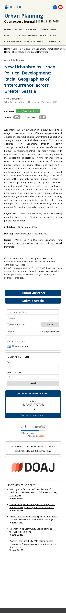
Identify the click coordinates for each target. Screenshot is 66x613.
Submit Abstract (33, 293)
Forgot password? (49, 331)
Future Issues (48, 29)
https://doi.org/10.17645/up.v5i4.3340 (28, 233)
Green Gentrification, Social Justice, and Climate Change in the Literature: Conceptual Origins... (33, 518)
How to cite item (20, 345)
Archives (31, 29)
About (18, 29)
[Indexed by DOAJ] (33, 467)
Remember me (17, 324)
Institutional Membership (20, 35)
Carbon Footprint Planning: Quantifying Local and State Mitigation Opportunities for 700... (32, 506)
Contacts (54, 41)
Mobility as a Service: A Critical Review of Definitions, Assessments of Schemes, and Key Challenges (33, 492)
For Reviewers (12, 41)
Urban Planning (23, 15)
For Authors (48, 35)
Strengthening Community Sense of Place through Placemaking (30, 530)
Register (11, 331)
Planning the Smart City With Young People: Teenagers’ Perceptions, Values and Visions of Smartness (33, 543)
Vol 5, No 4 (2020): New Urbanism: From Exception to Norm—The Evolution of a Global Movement (34, 50)
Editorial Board (34, 41)
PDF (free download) (28, 111)
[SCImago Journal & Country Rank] (33, 451)
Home (7, 29)
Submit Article (33, 301)
